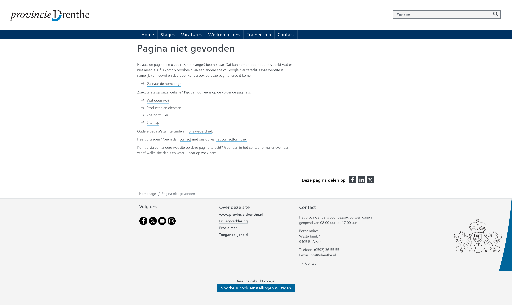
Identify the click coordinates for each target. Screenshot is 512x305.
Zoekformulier (157, 115)
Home (147, 34)
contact (185, 139)
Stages (168, 34)
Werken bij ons (224, 34)
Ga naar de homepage (164, 83)
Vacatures (191, 34)
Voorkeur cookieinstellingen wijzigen (256, 288)
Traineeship (259, 34)
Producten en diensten (164, 108)
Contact (286, 34)
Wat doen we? (158, 100)
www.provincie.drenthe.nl (241, 214)
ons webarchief (200, 131)
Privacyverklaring (233, 221)
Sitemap (153, 122)
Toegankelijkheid (233, 235)
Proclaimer (228, 228)
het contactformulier (231, 139)
